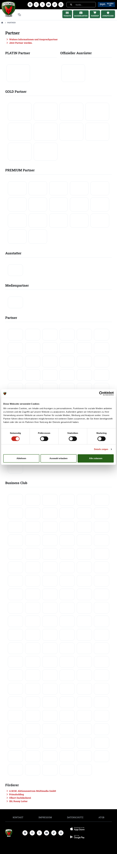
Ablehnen (21, 458)
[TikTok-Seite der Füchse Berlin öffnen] (54, 4)
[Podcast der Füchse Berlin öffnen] (60, 4)
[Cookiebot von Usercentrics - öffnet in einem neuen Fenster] (101, 393)
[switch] (44, 438)
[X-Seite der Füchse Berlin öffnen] (42, 4)
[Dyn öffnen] (106, 4)
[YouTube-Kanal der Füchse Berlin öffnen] (48, 4)
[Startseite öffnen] (2, 22)
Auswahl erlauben (58, 458)
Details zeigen (101, 449)
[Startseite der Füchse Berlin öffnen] (12, 833)
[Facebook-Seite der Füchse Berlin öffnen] (30, 4)
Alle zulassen (95, 458)
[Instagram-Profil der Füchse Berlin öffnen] (36, 4)
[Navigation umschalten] (19, 14)
